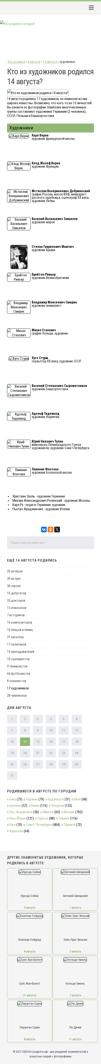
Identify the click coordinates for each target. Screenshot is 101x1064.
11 (63, 730)
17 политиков (16, 644)
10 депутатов (16, 593)
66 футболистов (18, 673)
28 (50, 764)
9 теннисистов (17, 666)
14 (25, 741)
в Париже (63, 818)
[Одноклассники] (50, 529)
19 (12, 753)
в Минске (47, 812)
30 (76, 764)
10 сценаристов (18, 659)
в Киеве (34, 805)
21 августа (29, 995)
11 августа (75, 1039)
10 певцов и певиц (20, 630)
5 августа (75, 951)
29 (63, 764)
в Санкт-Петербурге (37, 825)
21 (37, 753)
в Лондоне (56, 805)
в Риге (11, 825)
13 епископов (16, 608)
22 (50, 753)
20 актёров (15, 571)
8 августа (29, 951)
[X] (57, 529)
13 (12, 741)
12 (76, 730)
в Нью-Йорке (16, 818)
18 (76, 741)
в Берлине (31, 799)
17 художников (18, 688)
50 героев (14, 586)
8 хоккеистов (16, 681)
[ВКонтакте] (44, 529)
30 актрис (14, 578)
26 (25, 764)
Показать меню (90, 7)
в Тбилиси (68, 825)
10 (50, 730)
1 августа (75, 907)
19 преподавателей (20, 652)
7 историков (16, 615)
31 (12, 775)
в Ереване (14, 805)
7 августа (75, 995)
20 (25, 753)
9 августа (29, 907)
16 (50, 741)
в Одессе (41, 818)
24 (76, 753)
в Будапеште (55, 799)
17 (63, 741)
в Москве (68, 812)
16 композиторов (19, 622)
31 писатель (15, 637)
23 (63, 753)
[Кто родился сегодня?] (17, 24)
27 (37, 764)
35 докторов (16, 600)
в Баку (11, 799)
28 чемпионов (17, 695)
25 (12, 764)
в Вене (76, 799)
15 (37, 741)
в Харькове (15, 831)
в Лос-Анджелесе (20, 812)
